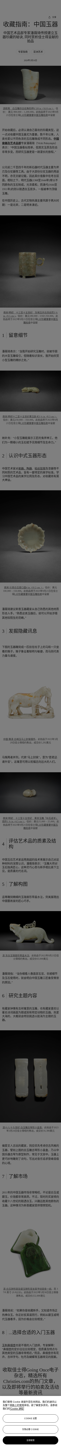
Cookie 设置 (30, 1418)
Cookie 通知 (17, 1408)
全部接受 (30, 1440)
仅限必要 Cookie (30, 1429)
